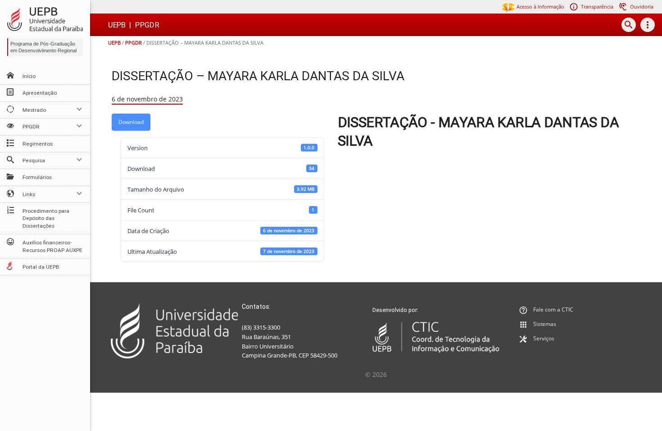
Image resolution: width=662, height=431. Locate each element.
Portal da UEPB (41, 267)
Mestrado (34, 110)
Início (29, 76)
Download (131, 122)
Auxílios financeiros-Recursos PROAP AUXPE (52, 246)
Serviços (543, 338)
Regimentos (38, 144)
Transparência (597, 6)
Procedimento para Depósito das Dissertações (46, 218)
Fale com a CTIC (553, 309)
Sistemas (544, 324)
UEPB (114, 42)
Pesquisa (34, 160)
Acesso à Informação (539, 6)
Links (29, 194)
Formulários (37, 177)
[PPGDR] (45, 19)
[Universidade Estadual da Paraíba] (174, 330)
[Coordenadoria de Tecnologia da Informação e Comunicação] (436, 337)
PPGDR (133, 42)
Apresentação (40, 93)
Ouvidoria (641, 6)
